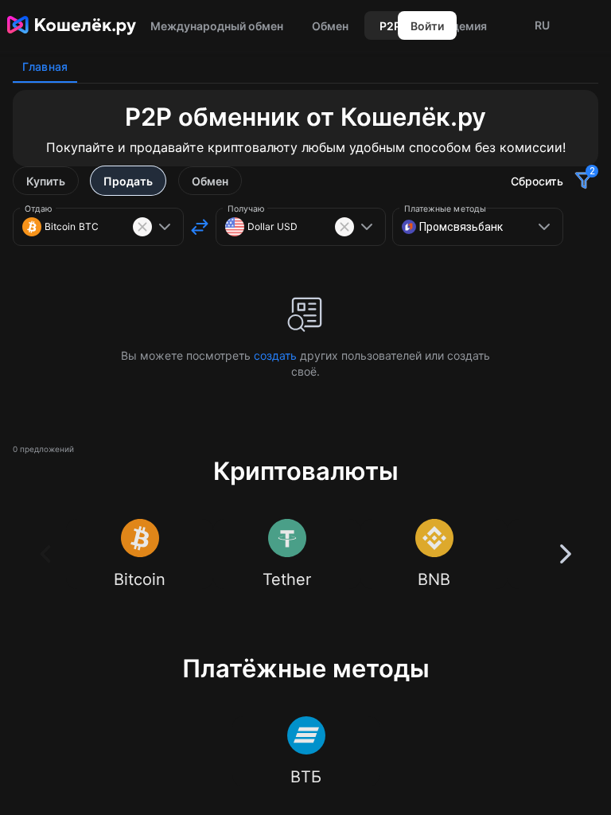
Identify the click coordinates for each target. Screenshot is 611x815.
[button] (542, 25)
